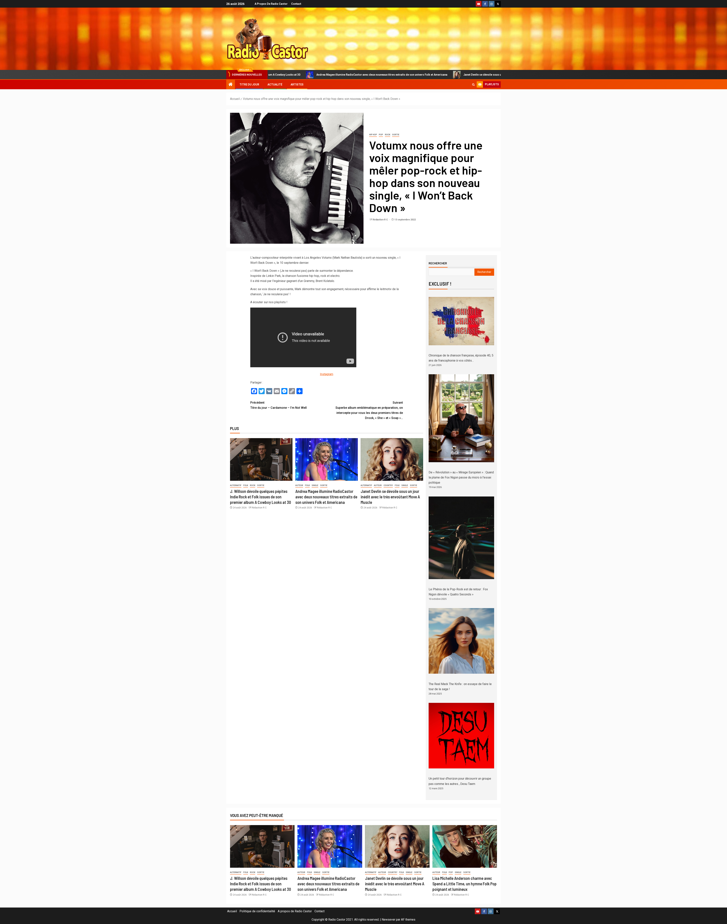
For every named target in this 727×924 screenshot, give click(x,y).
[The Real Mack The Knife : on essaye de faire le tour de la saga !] (461, 641)
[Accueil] (231, 84)
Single (315, 485)
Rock (387, 135)
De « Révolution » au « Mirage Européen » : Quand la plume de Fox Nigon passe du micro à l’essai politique (461, 477)
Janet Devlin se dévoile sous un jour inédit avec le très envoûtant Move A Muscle (408, 74)
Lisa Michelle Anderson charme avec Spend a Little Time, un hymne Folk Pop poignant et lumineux (464, 884)
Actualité (275, 84)
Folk (245, 485)
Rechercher (438, 263)
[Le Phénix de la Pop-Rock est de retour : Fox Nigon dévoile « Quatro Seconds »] (461, 537)
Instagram (326, 374)
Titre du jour (249, 84)
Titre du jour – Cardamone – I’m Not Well (278, 405)
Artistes (297, 84)
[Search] (473, 84)
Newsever (388, 919)
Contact (296, 3)
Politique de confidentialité (257, 911)
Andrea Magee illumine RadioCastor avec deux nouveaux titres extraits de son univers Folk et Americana (276, 74)
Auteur (299, 485)
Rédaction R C (380, 219)
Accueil (232, 911)
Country (388, 485)
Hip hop (373, 135)
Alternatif (235, 485)
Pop (381, 135)
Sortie (395, 135)
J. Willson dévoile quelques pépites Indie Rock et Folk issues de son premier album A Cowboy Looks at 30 (260, 497)
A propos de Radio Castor (271, 3)
